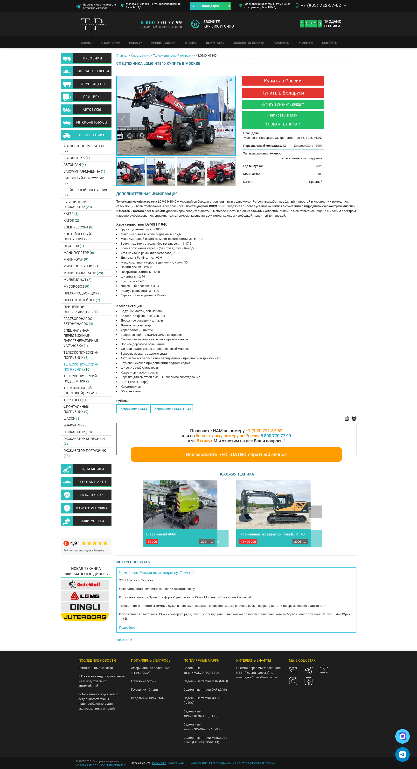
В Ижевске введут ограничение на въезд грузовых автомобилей (101, 681)
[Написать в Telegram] (402, 754)
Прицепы (92, 97)
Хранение (306, 42)
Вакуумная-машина (81, 171)
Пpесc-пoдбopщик (80, 293)
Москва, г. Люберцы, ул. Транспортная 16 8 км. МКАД (153, 5)
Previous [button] (123, 119)
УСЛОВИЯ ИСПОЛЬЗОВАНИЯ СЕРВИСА (100, 765)
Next (315, 511)
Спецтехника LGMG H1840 (172, 409)
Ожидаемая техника (92, 508)
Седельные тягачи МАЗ (148, 698)
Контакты (329, 42)
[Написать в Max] (402, 736)
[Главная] (106, 25)
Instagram (293, 681)
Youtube (324, 670)
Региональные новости (95, 668)
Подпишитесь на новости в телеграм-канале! (99, 5)
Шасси (69, 418)
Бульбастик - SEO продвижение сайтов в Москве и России (233, 763)
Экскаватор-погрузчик (84, 451)
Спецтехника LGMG (132, 409)
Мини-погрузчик (79, 266)
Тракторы (72, 400)
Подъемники (91, 469)
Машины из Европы (248, 42)
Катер (68, 214)
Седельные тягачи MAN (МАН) (206, 681)
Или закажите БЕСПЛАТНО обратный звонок (236, 454)
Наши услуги (91, 521)
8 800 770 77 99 (276, 435)
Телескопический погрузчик (174, 55)
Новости (135, 42)
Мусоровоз (73, 286)
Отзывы (191, 42)
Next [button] (228, 119)
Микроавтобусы (91, 122)
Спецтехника (140, 55)
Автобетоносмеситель (84, 146)
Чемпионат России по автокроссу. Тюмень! (156, 573)
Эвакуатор (73, 425)
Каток (68, 220)
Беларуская (175, 763)
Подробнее (127, 627)
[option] (176, 116)
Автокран (72, 165)
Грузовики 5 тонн (143, 681)
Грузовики (92, 58)
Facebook (308, 681)
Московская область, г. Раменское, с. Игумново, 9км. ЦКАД (267, 5)
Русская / (159, 763)
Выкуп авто (215, 42)
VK (293, 670)
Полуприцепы (91, 84)
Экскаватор (74, 432)
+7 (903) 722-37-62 (321, 5)
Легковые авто (91, 482)
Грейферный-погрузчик (85, 190)
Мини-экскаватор (79, 273)
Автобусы (92, 109)
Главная (86, 42)
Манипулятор (76, 253)
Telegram (308, 670)
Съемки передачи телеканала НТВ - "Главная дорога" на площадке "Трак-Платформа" (258, 672)
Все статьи (124, 640)
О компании (110, 42)
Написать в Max (282, 115)
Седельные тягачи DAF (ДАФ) (205, 689)
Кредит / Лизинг (163, 42)
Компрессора (75, 227)
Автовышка (74, 158)
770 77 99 (161, 22)
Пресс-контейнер (79, 300)
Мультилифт (74, 280)
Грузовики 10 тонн (144, 689)
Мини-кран (73, 259)
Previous (149, 511)
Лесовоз (71, 246)
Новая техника (91, 495)
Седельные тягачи (92, 71)
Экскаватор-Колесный (84, 439)
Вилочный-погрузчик (83, 178)
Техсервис (281, 42)
